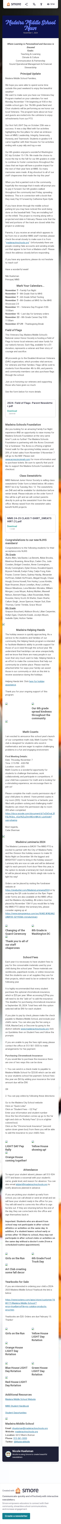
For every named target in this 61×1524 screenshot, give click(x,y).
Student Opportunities (16, 1412)
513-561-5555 (20, 1438)
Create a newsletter (16, 1516)
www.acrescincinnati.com (17, 459)
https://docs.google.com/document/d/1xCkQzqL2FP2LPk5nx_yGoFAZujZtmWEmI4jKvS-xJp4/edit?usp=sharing (30, 817)
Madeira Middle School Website (20, 1399)
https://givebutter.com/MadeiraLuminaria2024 (27, 890)
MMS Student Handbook (17, 1406)
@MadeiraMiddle (22, 1441)
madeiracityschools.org (17, 242)
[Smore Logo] (14, 4)
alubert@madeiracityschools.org (31, 1184)
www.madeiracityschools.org (35, 1029)
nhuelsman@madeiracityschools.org (30, 1428)
